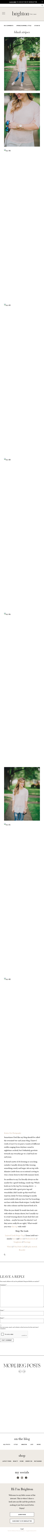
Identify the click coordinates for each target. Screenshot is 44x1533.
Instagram (38, 1461)
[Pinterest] (17, 1477)
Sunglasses (18, 1242)
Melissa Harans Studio (18, 1531)
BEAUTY (15, 1461)
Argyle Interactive (31, 1531)
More (39, 1444)
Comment (3, 1285)
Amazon (24, 1444)
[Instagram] (22, 1477)
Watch (9, 1246)
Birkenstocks (31, 1238)
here (14, 1238)
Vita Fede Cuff (19, 1246)
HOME (22, 1461)
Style (29, 25)
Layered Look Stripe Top (14, 1235)
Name (2, 1310)
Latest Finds (6, 1461)
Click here (12, 2)
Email (2, 1318)
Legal (22, 1529)
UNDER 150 (28, 1461)
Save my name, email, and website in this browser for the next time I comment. (19, 1328)
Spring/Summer (21, 25)
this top (14, 1226)
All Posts (6, 1444)
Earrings (27, 1242)
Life (31, 1444)
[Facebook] (26, 1477)
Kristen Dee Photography (12, 1133)
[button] (42, 5)
